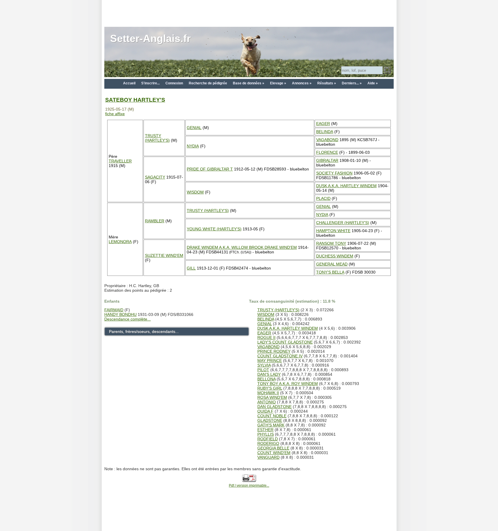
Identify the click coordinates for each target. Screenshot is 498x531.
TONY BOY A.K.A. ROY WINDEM (287, 383)
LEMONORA (120, 241)
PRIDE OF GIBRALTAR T (210, 169)
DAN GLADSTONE (274, 406)
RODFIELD (267, 439)
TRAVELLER (120, 161)
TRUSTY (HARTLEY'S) (157, 138)
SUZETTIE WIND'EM (164, 255)
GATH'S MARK (270, 425)
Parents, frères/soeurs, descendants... (144, 331)
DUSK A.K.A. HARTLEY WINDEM (346, 185)
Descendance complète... (127, 319)
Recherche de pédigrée (208, 83)
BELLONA (266, 379)
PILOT (263, 369)
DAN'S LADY (269, 374)
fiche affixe (115, 113)
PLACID (323, 198)
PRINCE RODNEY (273, 351)
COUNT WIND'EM (273, 452)
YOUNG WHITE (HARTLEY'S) (214, 229)
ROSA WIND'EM (272, 397)
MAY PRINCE (269, 360)
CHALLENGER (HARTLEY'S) (342, 222)
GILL (191, 268)
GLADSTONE (269, 420)
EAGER (323, 123)
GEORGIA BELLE (273, 448)
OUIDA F (265, 411)
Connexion (174, 83)
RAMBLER (154, 221)
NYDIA (193, 146)
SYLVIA (264, 365)
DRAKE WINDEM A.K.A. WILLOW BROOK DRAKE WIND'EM (242, 247)
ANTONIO (266, 402)
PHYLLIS (265, 434)
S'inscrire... (150, 83)
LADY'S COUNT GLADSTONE (285, 342)
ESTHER (265, 429)
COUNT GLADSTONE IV (280, 356)
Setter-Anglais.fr (150, 38)
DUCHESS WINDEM (334, 256)
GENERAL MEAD (332, 264)
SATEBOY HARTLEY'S (135, 100)
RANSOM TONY (331, 243)
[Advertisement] (249, 13)
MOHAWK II (268, 392)
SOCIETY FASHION (334, 173)
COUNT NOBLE (271, 416)
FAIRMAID (113, 310)
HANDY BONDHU (120, 314)
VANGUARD (268, 457)
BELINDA (324, 131)
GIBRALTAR (327, 160)
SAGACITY (155, 177)
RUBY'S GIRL (269, 388)
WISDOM (195, 192)
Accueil (129, 83)
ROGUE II (266, 337)
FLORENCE (327, 152)
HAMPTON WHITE (333, 230)
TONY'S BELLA (330, 272)
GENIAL (194, 127)
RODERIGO (268, 443)
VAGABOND (327, 139)
